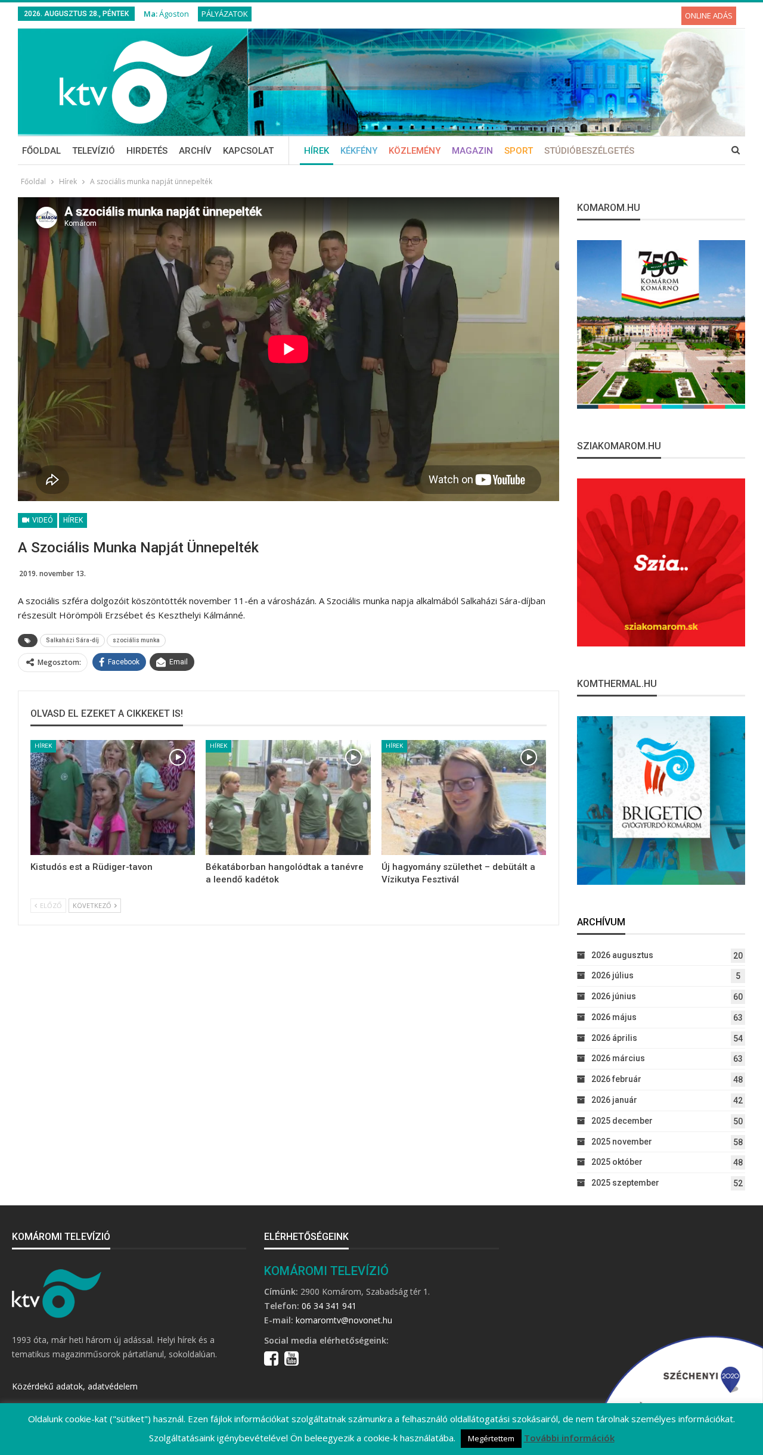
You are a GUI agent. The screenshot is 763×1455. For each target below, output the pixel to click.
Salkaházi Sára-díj (72, 640)
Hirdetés (147, 150)
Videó (41, 520)
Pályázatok (224, 13)
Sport (518, 150)
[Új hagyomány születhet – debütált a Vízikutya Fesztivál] (464, 798)
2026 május (614, 1017)
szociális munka (136, 640)
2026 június (613, 996)
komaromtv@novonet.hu (344, 1320)
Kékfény (358, 150)
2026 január (614, 1100)
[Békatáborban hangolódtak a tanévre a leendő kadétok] (288, 798)
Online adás (709, 15)
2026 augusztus (622, 955)
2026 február (616, 1079)
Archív (195, 150)
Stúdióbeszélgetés (589, 150)
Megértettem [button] (491, 1438)
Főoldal (41, 150)
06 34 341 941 (329, 1305)
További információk (569, 1438)
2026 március (618, 1058)
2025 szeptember (625, 1182)
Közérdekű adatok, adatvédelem (75, 1386)
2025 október (617, 1162)
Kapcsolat (248, 150)
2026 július (612, 975)
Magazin (472, 150)
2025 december (622, 1121)
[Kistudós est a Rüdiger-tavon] (112, 798)
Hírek (316, 150)
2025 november (621, 1141)
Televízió (93, 150)
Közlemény (415, 150)
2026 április (614, 1038)
